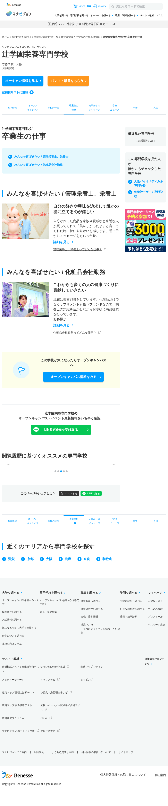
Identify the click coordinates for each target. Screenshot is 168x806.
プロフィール (155, 616)
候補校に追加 (15, 92)
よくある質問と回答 (63, 752)
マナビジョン (18, 14)
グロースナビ (48, 730)
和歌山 (107, 559)
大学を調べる (61, 15)
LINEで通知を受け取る (61, 429)
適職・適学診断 (89, 616)
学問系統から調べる (131, 600)
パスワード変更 (156, 624)
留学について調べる (13, 635)
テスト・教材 (147, 15)
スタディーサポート (13, 679)
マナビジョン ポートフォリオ (18, 730)
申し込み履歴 (155, 608)
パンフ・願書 (67, 80)
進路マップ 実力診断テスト (17, 705)
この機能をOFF (145, 140)
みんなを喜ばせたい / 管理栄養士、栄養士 (41, 156)
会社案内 (160, 775)
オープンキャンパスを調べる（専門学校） (59, 602)
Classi (44, 718)
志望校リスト (155, 600)
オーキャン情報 (21, 80)
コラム (159, 15)
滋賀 (11, 559)
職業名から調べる (90, 600)
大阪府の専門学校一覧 (46, 36)
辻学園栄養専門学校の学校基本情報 (80, 36)
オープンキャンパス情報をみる (73, 376)
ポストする (71, 493)
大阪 (49, 559)
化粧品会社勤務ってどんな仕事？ (74, 332)
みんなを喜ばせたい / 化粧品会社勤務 (38, 164)
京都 (30, 559)
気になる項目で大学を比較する (19, 627)
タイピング (87, 679)
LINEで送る (93, 493)
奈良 (87, 559)
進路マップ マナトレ (92, 666)
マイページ (155, 592)
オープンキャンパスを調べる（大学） (20, 602)
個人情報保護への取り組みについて (123, 774)
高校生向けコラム (12, 643)
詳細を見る (61, 242)
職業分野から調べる (92, 608)
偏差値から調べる (12, 612)
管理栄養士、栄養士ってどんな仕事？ (77, 249)
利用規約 (39, 752)
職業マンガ (100, 628)
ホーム (5, 36)
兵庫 (68, 559)
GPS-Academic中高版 (53, 666)
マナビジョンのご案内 (14, 752)
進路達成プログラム (13, 718)
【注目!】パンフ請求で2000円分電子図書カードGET (82, 24)
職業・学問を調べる (125, 15)
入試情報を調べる (12, 619)
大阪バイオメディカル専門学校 (148, 183)
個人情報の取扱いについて (96, 752)
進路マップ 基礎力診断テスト (18, 692)
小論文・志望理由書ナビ (54, 692)
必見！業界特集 (48, 612)
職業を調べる (89, 592)
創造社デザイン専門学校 (148, 194)
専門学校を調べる (79, 15)
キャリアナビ (48, 679)
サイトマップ (125, 752)
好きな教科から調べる (132, 608)
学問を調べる (128, 592)
